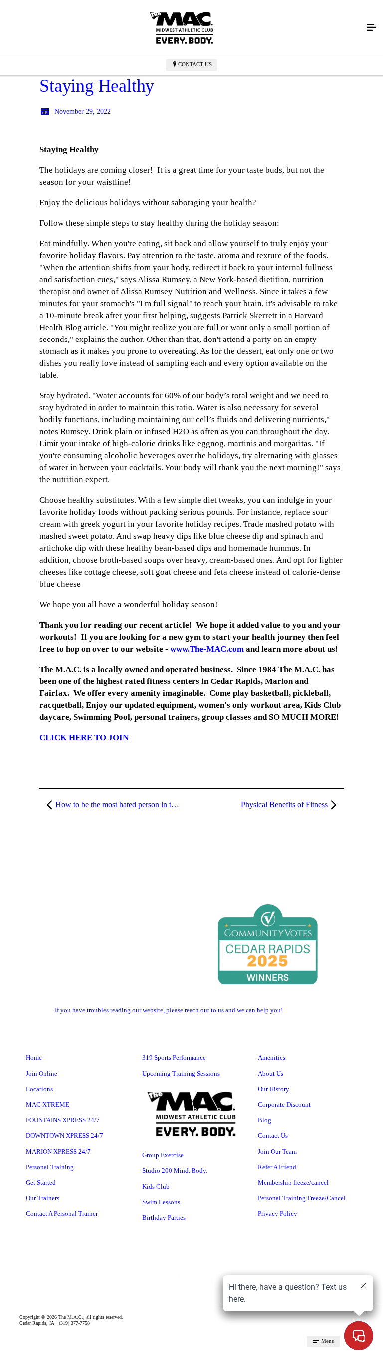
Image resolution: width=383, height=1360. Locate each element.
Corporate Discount (284, 1104)
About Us (270, 1073)
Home (34, 1057)
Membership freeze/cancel (293, 1182)
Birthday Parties (164, 1217)
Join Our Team (277, 1151)
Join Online (41, 1073)
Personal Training (50, 1167)
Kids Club (156, 1186)
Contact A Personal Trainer (62, 1213)
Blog (264, 1120)
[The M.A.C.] (181, 28)
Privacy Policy (277, 1213)
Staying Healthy (96, 86)
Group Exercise (163, 1155)
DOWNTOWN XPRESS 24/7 (64, 1135)
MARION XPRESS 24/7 (58, 1151)
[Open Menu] (371, 28)
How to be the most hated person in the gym (123, 804)
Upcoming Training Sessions (181, 1073)
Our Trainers (42, 1198)
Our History (273, 1089)
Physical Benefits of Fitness (284, 804)
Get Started (41, 1182)
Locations (39, 1089)
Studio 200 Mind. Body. (174, 1170)
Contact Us (195, 64)
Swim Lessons (161, 1202)
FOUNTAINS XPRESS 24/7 (63, 1120)
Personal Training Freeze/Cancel (302, 1198)
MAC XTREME (47, 1104)
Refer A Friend (277, 1167)
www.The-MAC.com (207, 649)
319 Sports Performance (174, 1057)
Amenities (271, 1057)
